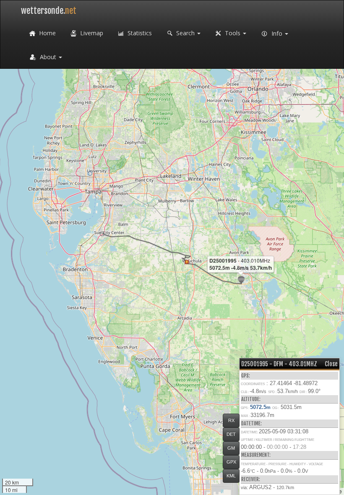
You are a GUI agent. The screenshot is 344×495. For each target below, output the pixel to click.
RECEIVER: (250, 479)
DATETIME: (251, 423)
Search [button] (185, 33)
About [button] (48, 57)
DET (231, 434)
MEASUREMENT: (256, 455)
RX (231, 420)
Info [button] (277, 33)
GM (231, 448)
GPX (231, 461)
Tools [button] (232, 33)
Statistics (139, 33)
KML (231, 475)
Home (46, 33)
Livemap (90, 33)
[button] (102, 234)
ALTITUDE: (251, 399)
